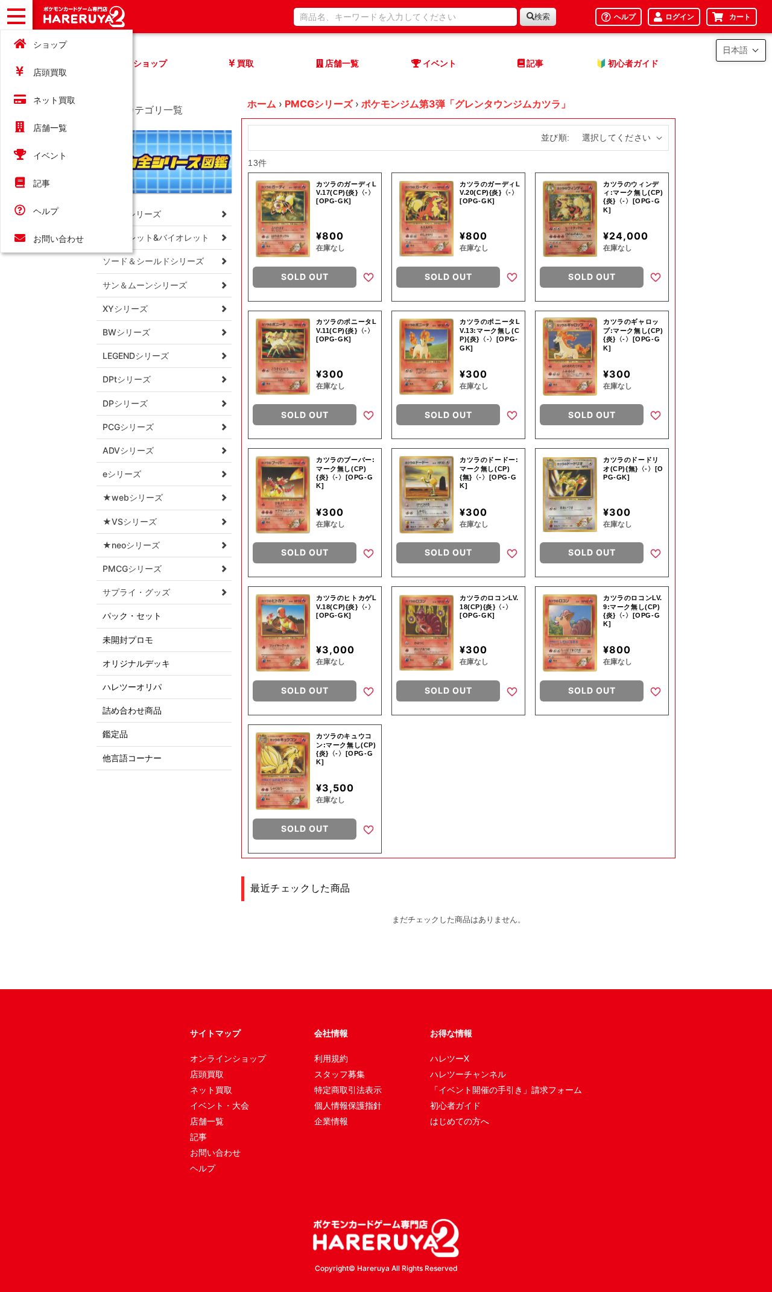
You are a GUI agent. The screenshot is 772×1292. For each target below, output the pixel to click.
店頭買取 (50, 72)
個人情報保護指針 (348, 1105)
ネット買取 (54, 100)
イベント (50, 155)
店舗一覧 (50, 127)
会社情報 (331, 1033)
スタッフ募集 (339, 1074)
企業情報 (331, 1121)
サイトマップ (215, 1033)
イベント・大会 (219, 1105)
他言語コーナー (132, 758)
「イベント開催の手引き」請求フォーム (506, 1090)
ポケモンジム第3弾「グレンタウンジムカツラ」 (466, 104)
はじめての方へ (459, 1121)
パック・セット (132, 615)
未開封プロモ (128, 640)
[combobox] (405, 17)
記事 (41, 183)
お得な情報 (451, 1033)
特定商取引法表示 (348, 1090)
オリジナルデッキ (136, 663)
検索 (542, 16)
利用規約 (331, 1058)
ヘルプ (46, 211)
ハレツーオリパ (132, 687)
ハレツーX (449, 1058)
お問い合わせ (58, 238)
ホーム (261, 104)
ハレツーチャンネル (468, 1074)
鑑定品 (115, 734)
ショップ (50, 44)
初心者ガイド (455, 1105)
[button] (741, 50)
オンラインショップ (228, 1058)
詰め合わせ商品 (132, 710)
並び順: (555, 137)
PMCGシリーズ (319, 104)
